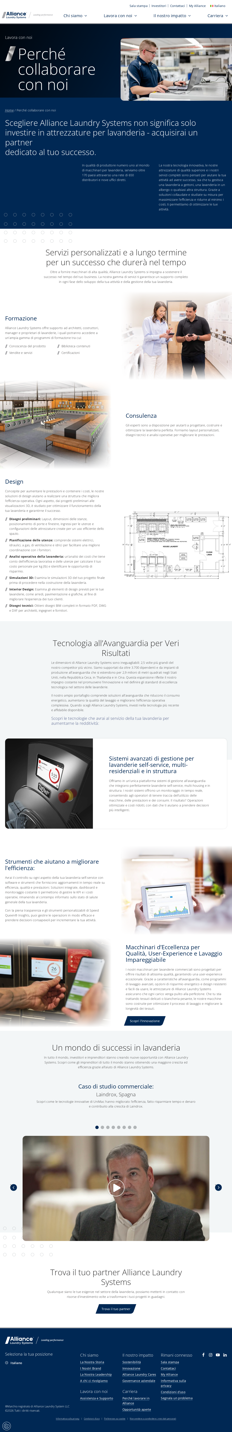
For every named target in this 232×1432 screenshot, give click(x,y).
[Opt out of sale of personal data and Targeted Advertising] (6, 1426)
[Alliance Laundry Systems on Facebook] (203, 1355)
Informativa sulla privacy (67, 1418)
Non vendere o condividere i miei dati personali (153, 1418)
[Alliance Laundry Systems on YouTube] (218, 1355)
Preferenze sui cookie (115, 1418)
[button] (97, 1127)
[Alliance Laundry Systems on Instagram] (211, 1355)
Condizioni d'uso (92, 1418)
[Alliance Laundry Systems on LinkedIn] (225, 1355)
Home (9, 110)
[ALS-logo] (27, 13)
